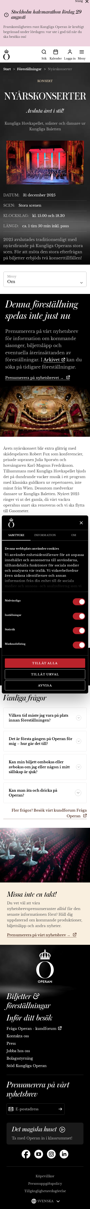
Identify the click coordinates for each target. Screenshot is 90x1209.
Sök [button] (44, 58)
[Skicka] (60, 1109)
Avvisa (45, 685)
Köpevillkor (45, 1176)
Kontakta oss (18, 1036)
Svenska (45, 1201)
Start (7, 69)
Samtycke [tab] (16, 535)
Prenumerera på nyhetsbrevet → (35, 378)
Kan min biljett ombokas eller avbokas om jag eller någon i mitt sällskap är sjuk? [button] (39, 767)
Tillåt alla (45, 663)
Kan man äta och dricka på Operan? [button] (33, 792)
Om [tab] (73, 535)
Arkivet (51, 359)
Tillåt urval (45, 674)
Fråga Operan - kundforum (31, 1028)
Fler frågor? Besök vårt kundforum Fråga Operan (49, 813)
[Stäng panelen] (81, 522)
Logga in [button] (70, 58)
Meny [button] (82, 58)
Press (11, 1043)
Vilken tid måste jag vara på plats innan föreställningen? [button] (38, 717)
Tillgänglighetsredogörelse (45, 1191)
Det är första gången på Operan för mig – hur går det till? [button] (40, 741)
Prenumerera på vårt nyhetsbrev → (39, 935)
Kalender (56, 58)
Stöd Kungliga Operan (27, 1066)
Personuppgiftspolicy (45, 1184)
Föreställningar (29, 69)
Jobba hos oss (18, 1051)
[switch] (79, 615)
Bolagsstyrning (20, 1058)
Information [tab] (45, 535)
